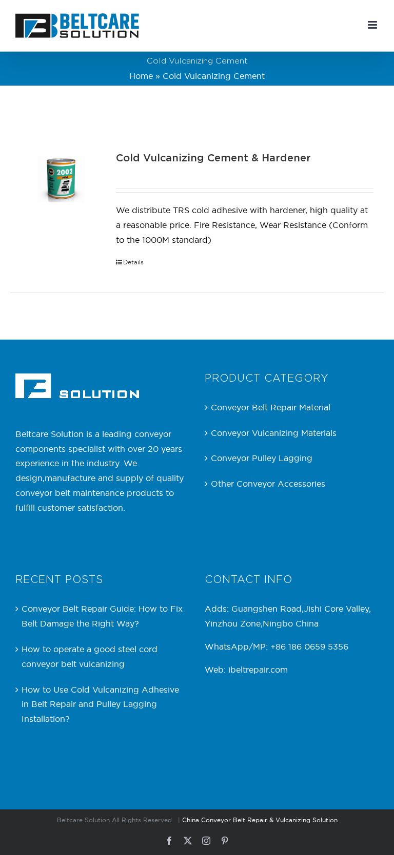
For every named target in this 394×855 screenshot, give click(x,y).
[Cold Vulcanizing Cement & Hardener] (61, 178)
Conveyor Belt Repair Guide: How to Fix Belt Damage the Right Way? (102, 616)
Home (141, 75)
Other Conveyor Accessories (268, 483)
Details (133, 262)
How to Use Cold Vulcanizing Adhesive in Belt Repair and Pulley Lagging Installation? (100, 704)
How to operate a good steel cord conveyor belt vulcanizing (89, 656)
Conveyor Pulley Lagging (261, 458)
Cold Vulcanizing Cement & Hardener (213, 158)
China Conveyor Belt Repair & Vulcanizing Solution (260, 820)
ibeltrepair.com (258, 669)
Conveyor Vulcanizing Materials (274, 432)
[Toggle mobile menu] (373, 24)
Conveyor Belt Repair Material (270, 407)
